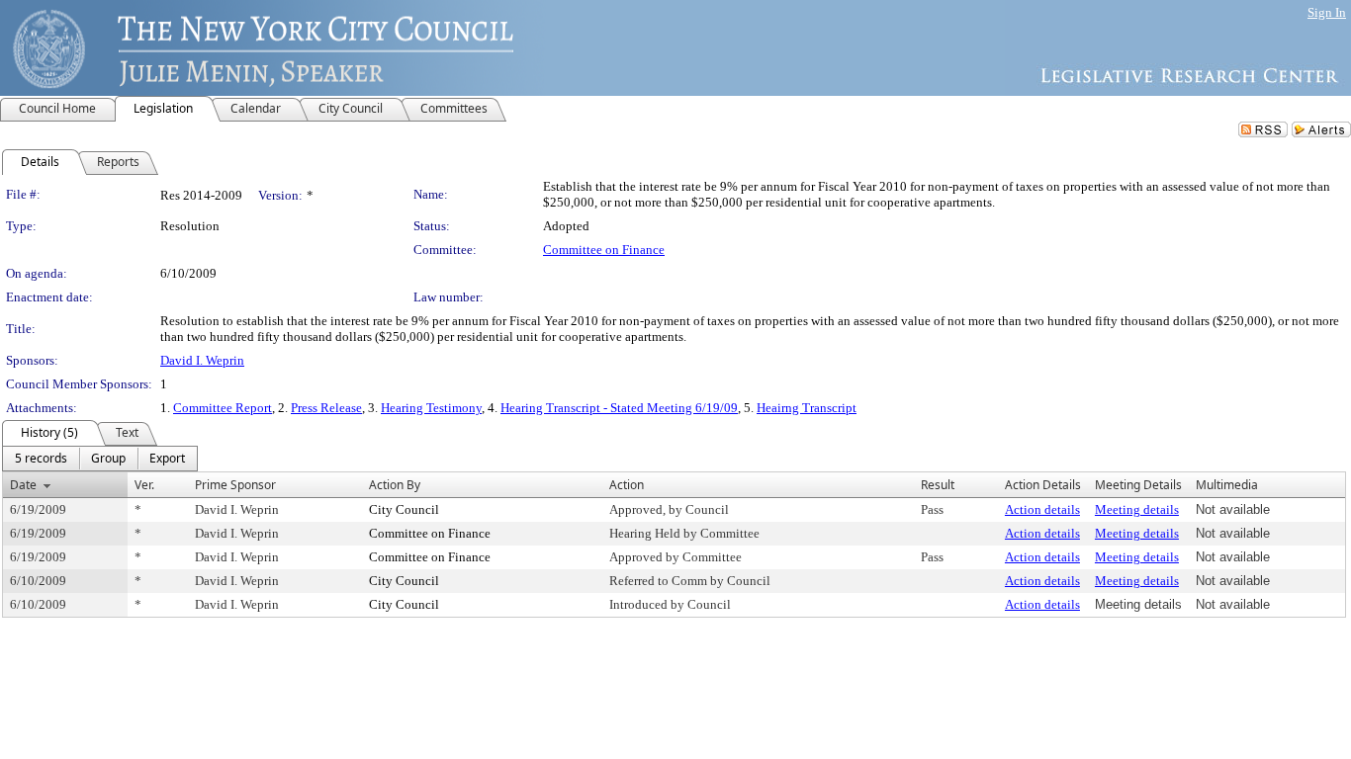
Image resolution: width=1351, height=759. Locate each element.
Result (937, 484)
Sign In (1326, 12)
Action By (394, 484)
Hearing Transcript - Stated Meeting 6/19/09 (619, 407)
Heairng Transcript (806, 407)
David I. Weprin (202, 360)
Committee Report (222, 407)
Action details (1042, 509)
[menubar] (100, 458)
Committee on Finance (604, 249)
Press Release (326, 407)
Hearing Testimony (431, 407)
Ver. (144, 484)
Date (23, 484)
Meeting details (1137, 509)
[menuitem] (41, 458)
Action (626, 484)
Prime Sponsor (235, 484)
